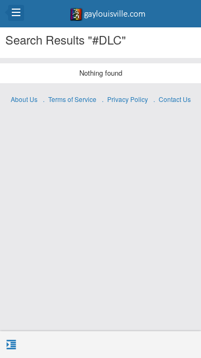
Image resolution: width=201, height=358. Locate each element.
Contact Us (175, 99)
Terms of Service (72, 99)
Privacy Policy (127, 99)
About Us (24, 99)
